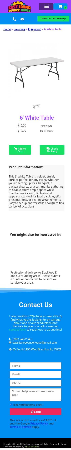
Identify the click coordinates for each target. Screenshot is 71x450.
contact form (17, 329)
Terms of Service (20, 427)
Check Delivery (52, 150)
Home (7, 29)
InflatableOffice (31, 446)
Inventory (19, 29)
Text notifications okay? (28, 404)
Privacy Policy (39, 423)
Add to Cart (21, 150)
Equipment (34, 29)
